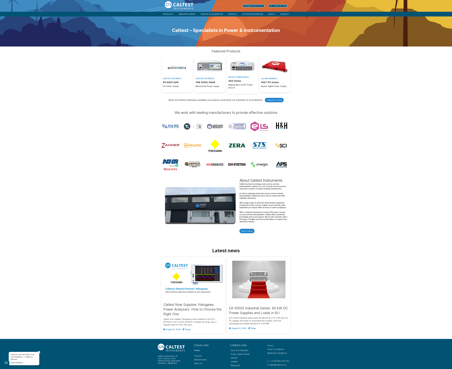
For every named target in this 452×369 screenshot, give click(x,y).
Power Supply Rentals (240, 354)
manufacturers (187, 14)
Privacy (270, 345)
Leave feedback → (18, 362)
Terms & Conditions (275, 349)
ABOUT (271, 14)
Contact (234, 358)
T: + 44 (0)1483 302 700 (278, 361)
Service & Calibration (239, 350)
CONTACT (284, 14)
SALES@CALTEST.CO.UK (253, 6)
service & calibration (212, 14)
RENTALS (232, 14)
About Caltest (247, 231)
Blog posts (235, 365)
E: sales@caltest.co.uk (276, 365)
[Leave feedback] (6, 363)
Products (198, 356)
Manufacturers (200, 359)
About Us (198, 363)
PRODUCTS (168, 14)
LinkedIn (234, 361)
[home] (182, 5)
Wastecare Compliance (277, 353)
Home (197, 350)
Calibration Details (274, 100)
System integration (252, 14)
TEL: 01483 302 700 (278, 6)
